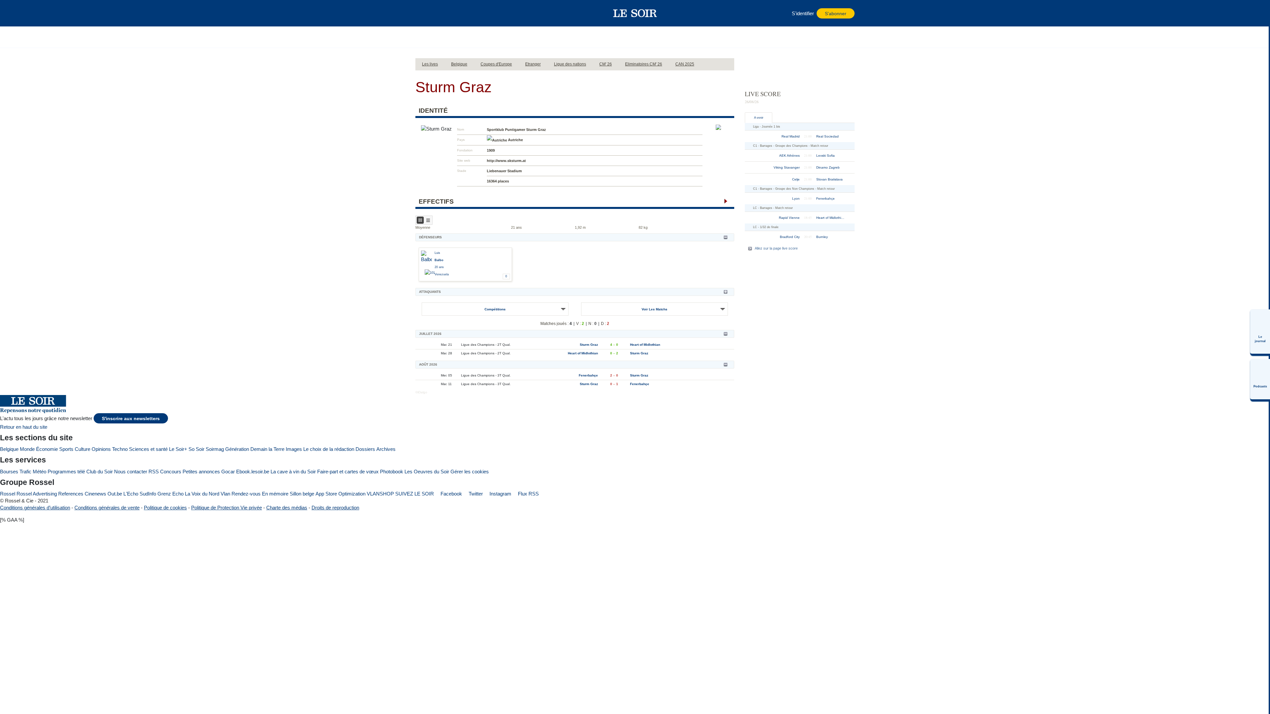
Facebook (450, 493)
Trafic (25, 471)
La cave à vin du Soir (293, 471)
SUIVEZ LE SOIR (414, 493)
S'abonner (835, 13)
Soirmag (215, 449)
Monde (27, 449)
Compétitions (495, 309)
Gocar (228, 471)
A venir (758, 117)
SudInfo (148, 493)
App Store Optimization (340, 493)
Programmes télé (66, 471)
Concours (170, 471)
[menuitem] (1260, 331)
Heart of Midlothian (645, 344)
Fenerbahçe (588, 375)
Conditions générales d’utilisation (35, 507)
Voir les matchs (654, 309)
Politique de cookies (165, 507)
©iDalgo (421, 392)
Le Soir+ (178, 449)
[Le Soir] (635, 13)
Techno (120, 449)
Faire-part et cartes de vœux (348, 471)
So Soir (196, 449)
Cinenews (95, 493)
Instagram (499, 493)
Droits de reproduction (335, 507)
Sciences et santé (148, 449)
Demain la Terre (267, 449)
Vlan (225, 493)
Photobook (391, 471)
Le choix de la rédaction (328, 449)
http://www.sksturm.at (506, 161)
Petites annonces (201, 471)
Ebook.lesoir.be (252, 471)
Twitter (475, 493)
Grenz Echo (170, 493)
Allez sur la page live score (776, 248)
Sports (66, 449)
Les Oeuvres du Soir (426, 471)
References (70, 493)
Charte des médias (286, 507)
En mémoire (275, 493)
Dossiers (365, 449)
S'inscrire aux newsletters (131, 418)
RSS (153, 471)
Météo (39, 471)
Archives (386, 449)
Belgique (9, 449)
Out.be (114, 493)
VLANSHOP (380, 493)
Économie (47, 449)
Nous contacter (130, 471)
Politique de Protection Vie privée (226, 507)
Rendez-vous (246, 493)
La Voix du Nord (202, 493)
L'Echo (130, 493)
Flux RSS (528, 493)
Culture (82, 449)
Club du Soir (99, 471)
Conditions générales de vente (107, 507)
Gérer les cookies (469, 471)
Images (294, 449)
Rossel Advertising (37, 493)
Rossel (7, 493)
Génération (237, 449)
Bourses (9, 471)
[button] (423, 13)
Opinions (101, 449)
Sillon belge (302, 493)
